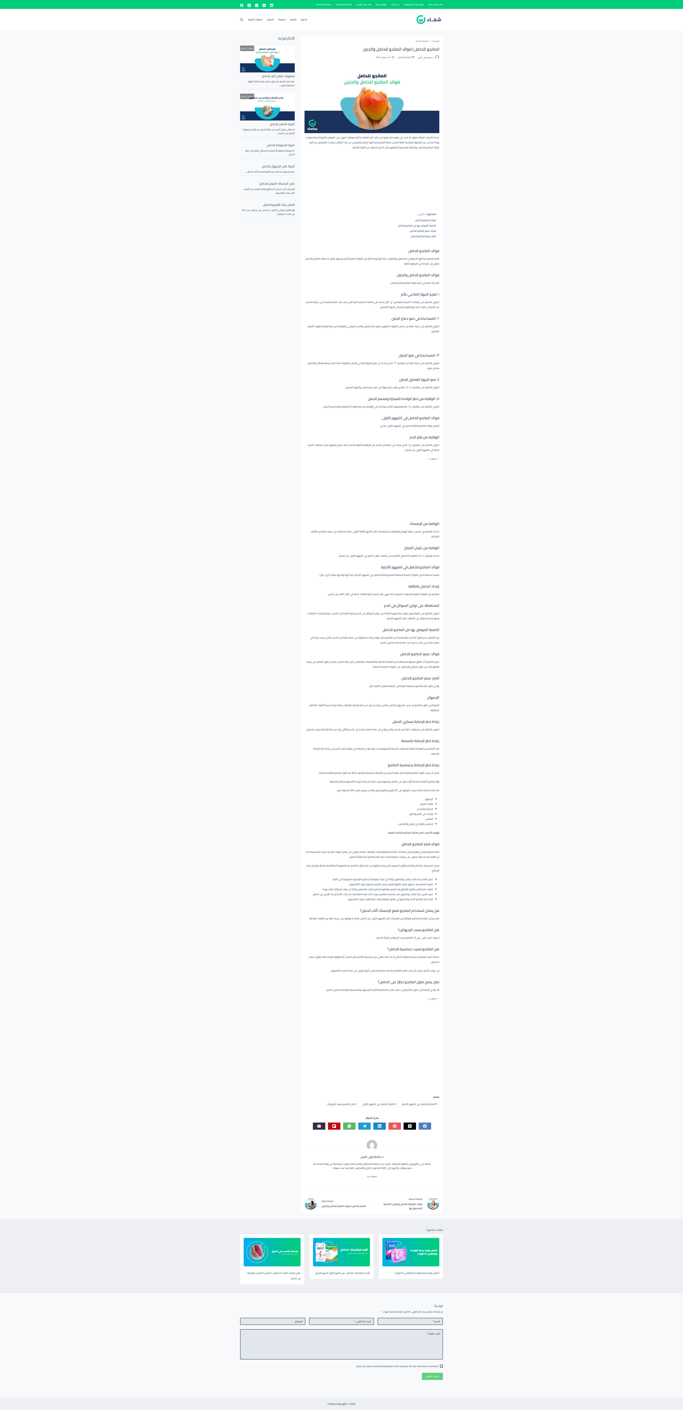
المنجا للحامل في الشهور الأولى (379, 1104)
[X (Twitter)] (249, 5)
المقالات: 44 (372, 1176)
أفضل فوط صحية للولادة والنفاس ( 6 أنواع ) (417, 1273)
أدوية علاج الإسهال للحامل (278, 166)
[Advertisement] (372, 178)
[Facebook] (241, 5)
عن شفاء (395, 4)
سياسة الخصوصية (344, 4)
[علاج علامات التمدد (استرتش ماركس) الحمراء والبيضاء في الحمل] (272, 1252)
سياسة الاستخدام (323, 4)
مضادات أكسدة (412, 302)
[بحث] (241, 19)
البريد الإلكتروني (362, 1321)
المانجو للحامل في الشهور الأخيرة (419, 1104)
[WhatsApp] (349, 1126)
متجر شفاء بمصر (435, 4)
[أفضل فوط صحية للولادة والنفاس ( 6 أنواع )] (410, 1252)
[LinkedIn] (271, 5)
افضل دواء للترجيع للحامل (279, 205)
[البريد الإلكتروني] (319, 1126)
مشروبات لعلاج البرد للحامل (278, 76)
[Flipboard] (334, 1126)
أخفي (421, 214)
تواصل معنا (381, 4)
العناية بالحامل (404, 57)
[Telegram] (364, 1126)
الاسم (436, 1321)
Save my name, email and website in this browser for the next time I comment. (397, 1366)
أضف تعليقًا (433, 1333)
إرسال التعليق (432, 1376)
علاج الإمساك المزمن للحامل (277, 183)
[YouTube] (264, 5)
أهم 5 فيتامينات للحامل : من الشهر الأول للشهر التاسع (343, 1273)
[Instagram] (256, 5)
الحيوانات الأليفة (255, 19)
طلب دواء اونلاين (363, 4)
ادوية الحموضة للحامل (281, 145)
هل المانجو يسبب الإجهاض (341, 1104)
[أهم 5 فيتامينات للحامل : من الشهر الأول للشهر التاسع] (341, 1252)
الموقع (299, 1321)
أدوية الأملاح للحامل (282, 124)
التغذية (293, 19)
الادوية (304, 19)
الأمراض (270, 19)
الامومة (282, 19)
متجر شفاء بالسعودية (414, 4)
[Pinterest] (394, 1126)
